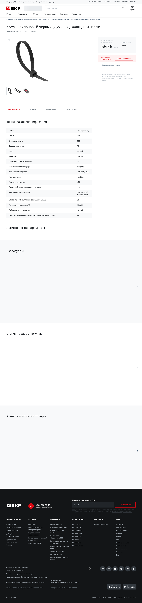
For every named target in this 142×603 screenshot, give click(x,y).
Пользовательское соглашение (17, 567)
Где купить (76, 14)
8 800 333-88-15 (43, 505)
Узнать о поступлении (124, 59)
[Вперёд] (137, 285)
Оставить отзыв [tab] (70, 109)
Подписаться (125, 505)
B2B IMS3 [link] (107, 1)
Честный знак (121, 546)
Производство (121, 527)
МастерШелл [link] (77, 530)
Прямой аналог (15, 427)
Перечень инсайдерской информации (19, 574)
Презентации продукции (59, 527)
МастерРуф (76, 543)
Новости (119, 534)
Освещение (32, 524)
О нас (35, 14)
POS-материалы (56, 524)
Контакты (119, 552)
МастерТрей (76, 536)
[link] (102, 568)
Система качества (122, 549)
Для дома (52, 2)
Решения (10, 14)
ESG (117, 540)
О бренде (119, 524)
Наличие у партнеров (112, 65)
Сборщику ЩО (11, 2)
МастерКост (76, 524)
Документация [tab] (50, 109)
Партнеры (64, 14)
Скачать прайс (95, 1)
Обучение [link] (116, 1)
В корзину (19, 309)
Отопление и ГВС (34, 543)
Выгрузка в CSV (56, 554)
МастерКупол (77, 534)
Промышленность (12, 536)
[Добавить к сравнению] (39, 308)
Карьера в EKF (121, 530)
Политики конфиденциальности (122, 512)
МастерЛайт (76, 540)
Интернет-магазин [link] (129, 1)
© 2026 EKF (11, 597)
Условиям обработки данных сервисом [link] (16, 588)
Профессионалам (13, 519)
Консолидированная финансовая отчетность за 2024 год (26, 577)
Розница (9, 545)
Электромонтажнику (26, 2)
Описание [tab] (32, 109)
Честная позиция (122, 543)
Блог (118, 555)
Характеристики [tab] (13, 109)
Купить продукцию (101, 524)
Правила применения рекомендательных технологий (25, 582)
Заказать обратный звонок (44, 507)
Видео (118, 536)
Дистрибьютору (41, 2)
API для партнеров (57, 551)
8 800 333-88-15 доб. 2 (120, 76)
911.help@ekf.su (119, 78)
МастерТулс (76, 527)
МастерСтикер (77, 546)
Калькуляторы (50, 14)
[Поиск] (123, 8)
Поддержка (23, 14)
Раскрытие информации (14, 570)
